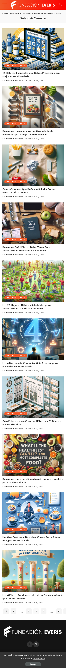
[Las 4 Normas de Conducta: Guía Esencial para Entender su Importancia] (33, 339)
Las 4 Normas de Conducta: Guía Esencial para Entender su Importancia (30, 364)
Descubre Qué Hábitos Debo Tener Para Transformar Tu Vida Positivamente (26, 248)
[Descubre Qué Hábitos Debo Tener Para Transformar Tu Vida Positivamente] (33, 223)
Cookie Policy (39, 658)
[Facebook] (30, 644)
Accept (33, 664)
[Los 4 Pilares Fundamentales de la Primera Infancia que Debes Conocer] (33, 571)
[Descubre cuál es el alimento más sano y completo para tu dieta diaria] (33, 455)
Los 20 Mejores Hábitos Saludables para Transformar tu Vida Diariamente (26, 306)
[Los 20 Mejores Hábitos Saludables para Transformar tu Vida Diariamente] (33, 281)
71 (59, 611)
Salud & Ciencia (16, 65)
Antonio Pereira (14, 81)
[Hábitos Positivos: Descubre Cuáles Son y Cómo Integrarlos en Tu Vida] (33, 513)
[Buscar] (60, 5)
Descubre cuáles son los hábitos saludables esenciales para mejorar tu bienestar (28, 132)
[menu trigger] (5, 5)
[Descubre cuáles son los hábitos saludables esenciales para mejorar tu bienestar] (33, 107)
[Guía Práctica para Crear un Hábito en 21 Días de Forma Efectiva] (33, 397)
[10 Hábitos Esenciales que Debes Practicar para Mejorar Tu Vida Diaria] (33, 49)
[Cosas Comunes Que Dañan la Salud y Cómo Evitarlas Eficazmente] (33, 165)
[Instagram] (36, 644)
